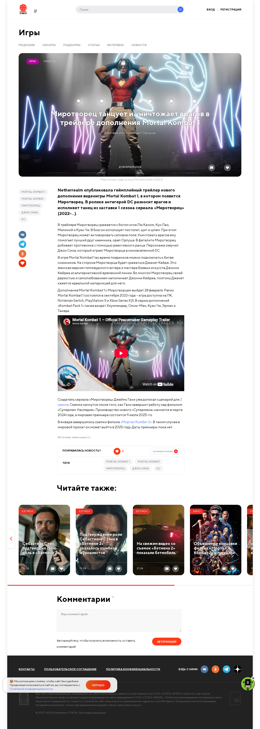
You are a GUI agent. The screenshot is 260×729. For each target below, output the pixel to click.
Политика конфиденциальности (133, 669)
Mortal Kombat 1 (33, 192)
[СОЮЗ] (24, 698)
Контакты (27, 669)
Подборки (71, 45)
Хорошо (98, 685)
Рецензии (27, 45)
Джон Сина (30, 212)
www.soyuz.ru (81, 437)
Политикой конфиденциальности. (31, 688)
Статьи (94, 45)
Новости (139, 45)
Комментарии (165, 451)
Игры (29, 32)
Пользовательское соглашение (70, 669)
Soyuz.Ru (23, 9)
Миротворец (31, 205)
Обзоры (49, 45)
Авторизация (166, 641)
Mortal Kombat (33, 198)
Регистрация (230, 9)
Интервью (115, 45)
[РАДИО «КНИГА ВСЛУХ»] (248, 683)
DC (23, 219)
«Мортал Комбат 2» (136, 422)
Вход (211, 9)
